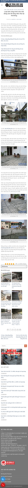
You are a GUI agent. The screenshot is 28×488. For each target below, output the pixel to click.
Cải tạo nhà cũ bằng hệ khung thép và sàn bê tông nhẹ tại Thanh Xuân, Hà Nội (17, 304)
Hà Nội (15, 9)
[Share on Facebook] (10, 330)
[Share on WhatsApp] (8, 330)
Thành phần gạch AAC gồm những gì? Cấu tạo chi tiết (13, 397)
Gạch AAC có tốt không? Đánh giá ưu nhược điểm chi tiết (13, 416)
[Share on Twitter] (13, 330)
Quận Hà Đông (20, 9)
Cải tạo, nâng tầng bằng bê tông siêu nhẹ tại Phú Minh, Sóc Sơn (7, 337)
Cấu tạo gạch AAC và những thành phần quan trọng (13, 407)
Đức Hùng (19, 19)
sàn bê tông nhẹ (9, 128)
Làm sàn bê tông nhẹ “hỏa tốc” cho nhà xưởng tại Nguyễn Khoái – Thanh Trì (16, 322)
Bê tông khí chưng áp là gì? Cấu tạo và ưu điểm (12, 386)
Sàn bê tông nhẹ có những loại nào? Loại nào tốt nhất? (5, 285)
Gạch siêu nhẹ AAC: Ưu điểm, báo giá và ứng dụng (13, 371)
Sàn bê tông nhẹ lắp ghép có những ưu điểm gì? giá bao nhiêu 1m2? (6, 322)
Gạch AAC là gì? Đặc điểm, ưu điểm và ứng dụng (13, 381)
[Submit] (25, 345)
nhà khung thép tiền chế (7, 247)
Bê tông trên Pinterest (6, 473)
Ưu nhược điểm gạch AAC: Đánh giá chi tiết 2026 (13, 411)
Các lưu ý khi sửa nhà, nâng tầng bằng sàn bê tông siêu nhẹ (21, 337)
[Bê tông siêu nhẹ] (14, 5)
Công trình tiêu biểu (9, 9)
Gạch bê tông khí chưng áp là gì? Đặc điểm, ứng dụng (12, 376)
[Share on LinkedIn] (20, 330)
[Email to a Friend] (15, 330)
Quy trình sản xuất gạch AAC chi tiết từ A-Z (11, 402)
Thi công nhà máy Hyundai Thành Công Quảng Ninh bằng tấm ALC (16, 285)
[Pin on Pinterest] (18, 330)
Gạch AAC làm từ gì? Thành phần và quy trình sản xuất (13, 391)
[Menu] (2, 5)
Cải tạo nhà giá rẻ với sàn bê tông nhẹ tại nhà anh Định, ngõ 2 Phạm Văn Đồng (6, 304)
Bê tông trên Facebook (6, 476)
